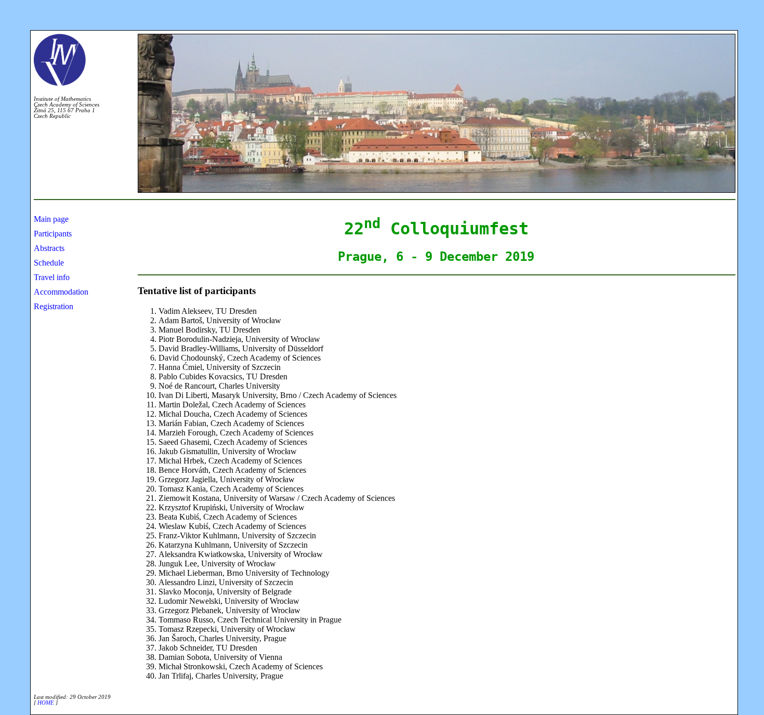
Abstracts (49, 248)
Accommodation (61, 291)
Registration (53, 306)
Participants (53, 233)
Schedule (49, 262)
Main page (51, 219)
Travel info (52, 277)
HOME (45, 703)
